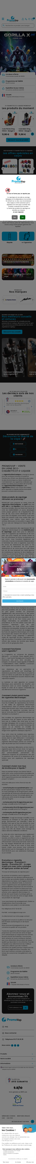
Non (14, 217)
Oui (23, 217)
